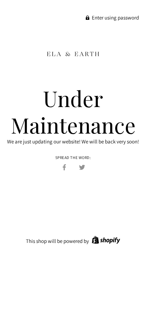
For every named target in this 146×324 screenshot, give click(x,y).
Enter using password (115, 17)
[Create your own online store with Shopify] (105, 241)
